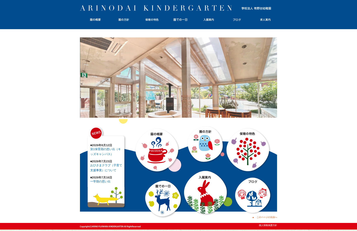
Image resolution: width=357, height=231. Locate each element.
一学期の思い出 (100, 181)
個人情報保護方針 (268, 225)
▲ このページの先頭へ (264, 217)
